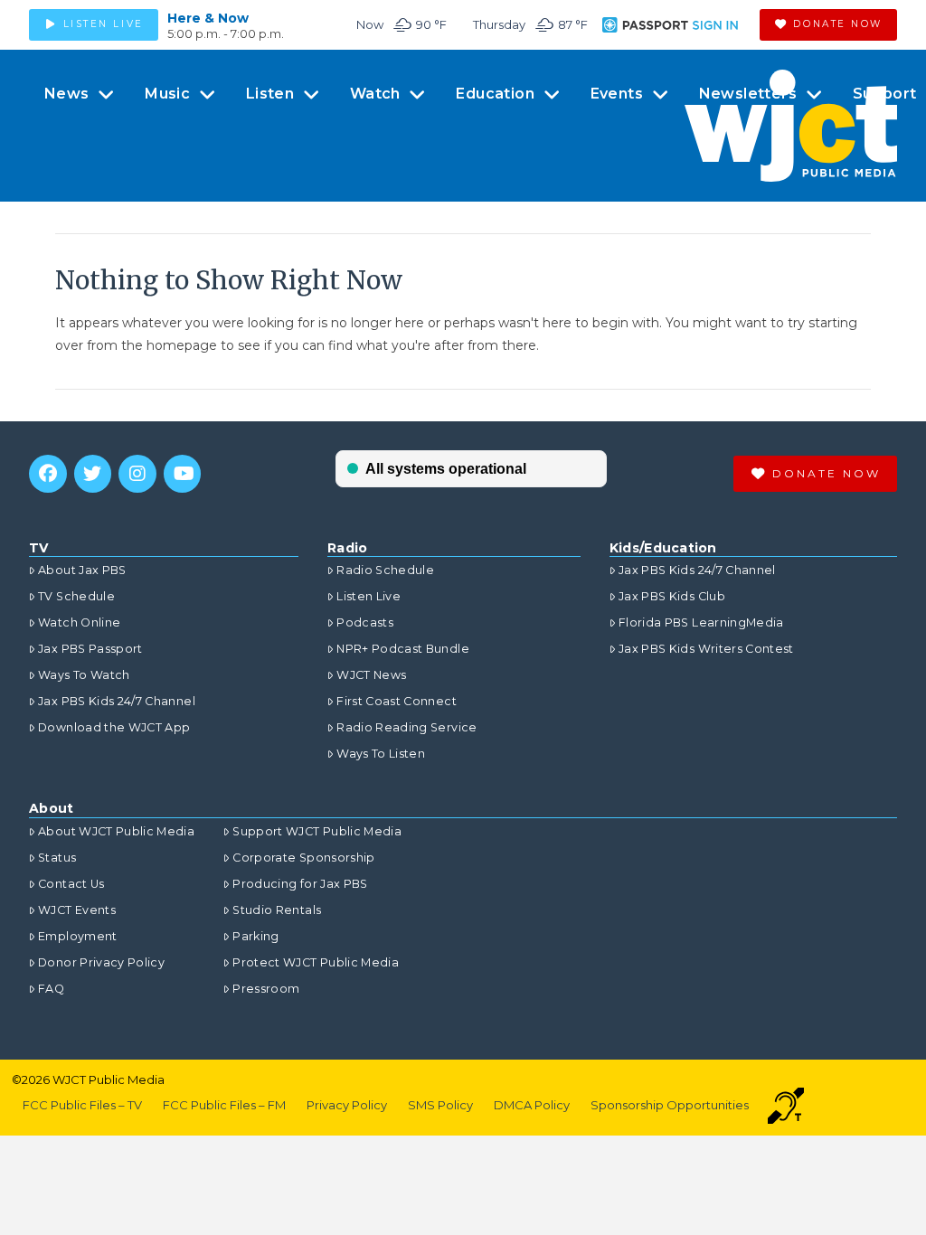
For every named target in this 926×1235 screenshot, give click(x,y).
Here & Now (208, 18)
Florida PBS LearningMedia (701, 622)
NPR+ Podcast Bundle (402, 648)
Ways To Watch (84, 675)
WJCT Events (77, 910)
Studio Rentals (276, 910)
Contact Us (71, 884)
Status (57, 857)
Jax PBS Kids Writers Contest (706, 648)
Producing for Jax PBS (299, 884)
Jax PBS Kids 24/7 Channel (116, 701)
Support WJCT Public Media (317, 831)
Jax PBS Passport (90, 648)
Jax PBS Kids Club (672, 596)
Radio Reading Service (406, 727)
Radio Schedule (385, 570)
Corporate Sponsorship (303, 857)
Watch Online (79, 622)
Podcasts (364, 622)
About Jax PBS (82, 570)
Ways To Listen (380, 753)
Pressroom (265, 988)
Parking (255, 936)
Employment (78, 936)
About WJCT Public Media (116, 831)
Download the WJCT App (114, 727)
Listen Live (368, 596)
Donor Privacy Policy (101, 962)
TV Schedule (76, 596)
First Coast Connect (396, 701)
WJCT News (371, 675)
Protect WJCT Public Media (315, 962)
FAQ (51, 988)
